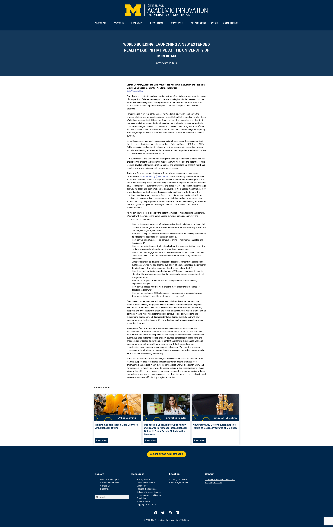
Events (214, 23)
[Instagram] (170, 513)
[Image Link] (117, 420)
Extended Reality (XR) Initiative (154, 176)
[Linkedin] (177, 513)
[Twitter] (163, 513)
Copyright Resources (146, 504)
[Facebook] (156, 513)
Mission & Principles (109, 479)
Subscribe (105, 489)
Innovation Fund (198, 23)
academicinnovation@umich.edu (220, 479)
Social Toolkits (143, 501)
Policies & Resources (146, 489)
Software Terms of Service (149, 492)
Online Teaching (231, 23)
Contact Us (105, 486)
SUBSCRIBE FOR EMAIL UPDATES (166, 454)
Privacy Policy (143, 479)
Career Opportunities (109, 483)
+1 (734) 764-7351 (213, 483)
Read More (101, 440)
